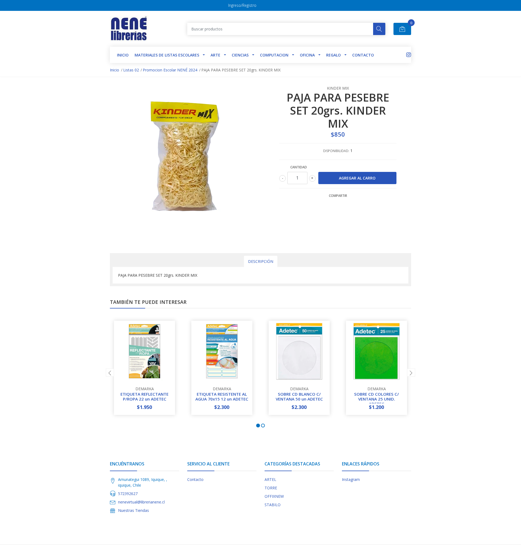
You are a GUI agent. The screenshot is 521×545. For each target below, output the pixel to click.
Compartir (338, 195)
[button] (258, 425)
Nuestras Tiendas (133, 510)
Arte (215, 55)
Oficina (307, 55)
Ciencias (240, 55)
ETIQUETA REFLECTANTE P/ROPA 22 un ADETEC (144, 396)
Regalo (333, 55)
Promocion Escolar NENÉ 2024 (170, 70)
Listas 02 (131, 70)
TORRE (271, 487)
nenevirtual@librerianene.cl (141, 502)
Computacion (274, 55)
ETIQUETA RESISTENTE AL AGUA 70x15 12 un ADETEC (221, 396)
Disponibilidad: (336, 151)
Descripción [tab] (260, 261)
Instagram (351, 479)
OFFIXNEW (274, 496)
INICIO (123, 55)
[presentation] (110, 372)
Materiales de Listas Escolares (167, 55)
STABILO (273, 504)
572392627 (128, 493)
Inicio (114, 70)
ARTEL (270, 479)
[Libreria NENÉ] (129, 29)
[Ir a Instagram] (408, 54)
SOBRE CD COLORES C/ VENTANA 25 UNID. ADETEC (376, 399)
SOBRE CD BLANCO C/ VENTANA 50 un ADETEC (299, 396)
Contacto (363, 55)
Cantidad (298, 167)
